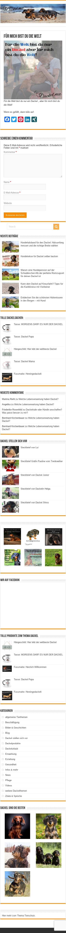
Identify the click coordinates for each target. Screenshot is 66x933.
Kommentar (10, 152)
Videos (8, 785)
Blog (7, 733)
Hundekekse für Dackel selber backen (39, 256)
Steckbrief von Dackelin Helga (35, 488)
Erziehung (10, 759)
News (8, 775)
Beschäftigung (12, 722)
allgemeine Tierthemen (16, 717)
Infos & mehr (11, 769)
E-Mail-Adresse (12, 192)
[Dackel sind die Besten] (33, 13)
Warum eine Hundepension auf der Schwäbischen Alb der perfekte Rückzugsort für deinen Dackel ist (42, 273)
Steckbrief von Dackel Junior (35, 475)
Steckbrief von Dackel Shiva (35, 502)
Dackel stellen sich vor (16, 738)
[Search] (56, 227)
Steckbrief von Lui (29, 447)
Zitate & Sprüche (13, 796)
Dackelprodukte (12, 743)
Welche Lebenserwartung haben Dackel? (38, 399)
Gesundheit (10, 764)
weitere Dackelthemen (16, 791)
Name (7, 182)
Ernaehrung (10, 754)
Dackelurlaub (11, 748)
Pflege (8, 780)
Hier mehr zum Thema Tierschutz (18, 915)
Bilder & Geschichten (15, 727)
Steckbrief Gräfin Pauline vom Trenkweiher (42, 461)
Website (8, 203)
